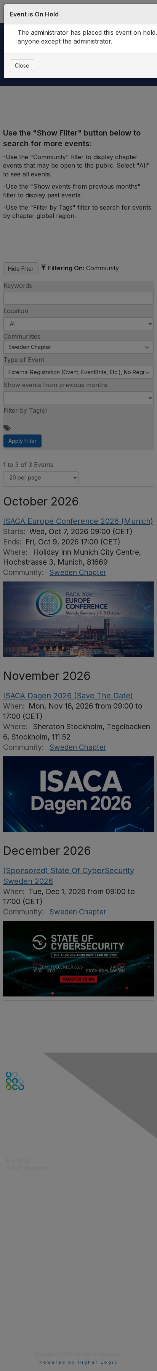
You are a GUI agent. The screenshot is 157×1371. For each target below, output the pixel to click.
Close (22, 65)
